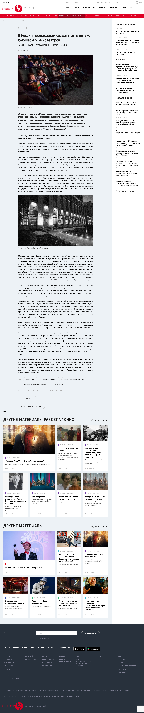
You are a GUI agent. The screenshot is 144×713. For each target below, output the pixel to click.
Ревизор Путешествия (130, 16)
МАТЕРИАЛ (90, 28)
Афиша (61, 16)
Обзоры (6, 669)
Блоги (6, 675)
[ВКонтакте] (98, 2)
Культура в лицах (11, 679)
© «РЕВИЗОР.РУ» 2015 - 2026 (35, 706)
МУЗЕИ (119, 37)
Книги (100, 656)
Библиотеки (79, 666)
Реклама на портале (112, 16)
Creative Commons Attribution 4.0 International (57, 696)
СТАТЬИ (83, 28)
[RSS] (106, 2)
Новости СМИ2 (7, 411)
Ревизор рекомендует (75, 16)
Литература (89, 7)
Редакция (122, 659)
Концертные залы (81, 664)
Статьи (17, 21)
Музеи (102, 7)
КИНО (77, 28)
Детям (44, 16)
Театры (78, 659)
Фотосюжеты (9, 663)
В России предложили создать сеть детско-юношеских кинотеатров (44, 21)
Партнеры (122, 669)
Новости (23, 16)
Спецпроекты (34, 16)
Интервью (7, 659)
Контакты (122, 672)
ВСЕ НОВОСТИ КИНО (126, 191)
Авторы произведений (128, 666)
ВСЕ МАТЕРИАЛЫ (101, 420)
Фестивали (47, 663)
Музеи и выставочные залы (84, 661)
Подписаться (90, 633)
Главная (5, 21)
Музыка (113, 7)
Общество (127, 7)
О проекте (67, 2)
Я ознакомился (44, 638)
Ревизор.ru (26, 50)
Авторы (121, 663)
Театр (66, 7)
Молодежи (53, 16)
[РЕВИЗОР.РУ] (12, 8)
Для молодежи (30, 659)
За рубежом (97, 16)
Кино (76, 7)
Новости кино (124, 98)
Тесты (6, 672)
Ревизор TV (8, 666)
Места (88, 16)
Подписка (78, 2)
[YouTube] (109, 2)
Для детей (28, 656)
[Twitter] (102, 2)
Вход (140, 2)
